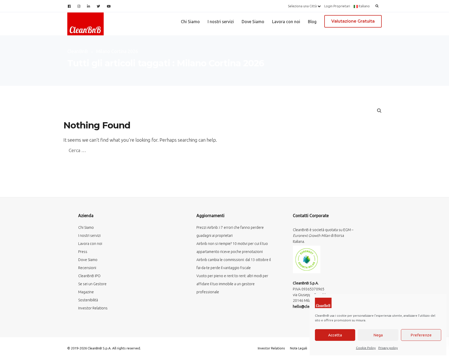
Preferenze (421, 335)
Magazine (86, 292)
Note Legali (298, 348)
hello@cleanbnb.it (307, 306)
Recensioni (87, 268)
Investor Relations (93, 308)
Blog (312, 21)
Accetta (335, 335)
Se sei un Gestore (92, 284)
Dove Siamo (253, 21)
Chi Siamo (190, 21)
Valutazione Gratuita (353, 21)
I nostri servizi (221, 21)
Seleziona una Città (303, 6)
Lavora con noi (286, 21)
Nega (378, 335)
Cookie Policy (366, 347)
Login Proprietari (337, 6)
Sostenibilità (88, 300)
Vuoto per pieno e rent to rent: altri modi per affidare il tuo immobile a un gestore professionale (232, 284)
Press (82, 252)
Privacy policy (388, 347)
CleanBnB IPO (89, 276)
